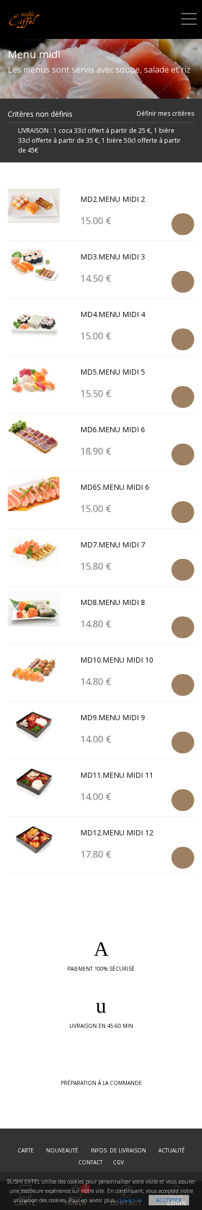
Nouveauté (62, 1150)
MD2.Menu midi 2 (112, 199)
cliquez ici (130, 1200)
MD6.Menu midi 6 (112, 429)
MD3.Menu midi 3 (112, 257)
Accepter (169, 1200)
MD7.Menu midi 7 (112, 544)
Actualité (171, 1150)
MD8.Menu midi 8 (112, 602)
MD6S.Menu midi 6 (114, 487)
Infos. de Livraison (118, 1150)
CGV (118, 1162)
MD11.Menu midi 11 (116, 775)
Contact (90, 1162)
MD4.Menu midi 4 (112, 314)
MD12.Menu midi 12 (116, 832)
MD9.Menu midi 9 (112, 717)
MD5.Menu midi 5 (112, 372)
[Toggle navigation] (189, 17)
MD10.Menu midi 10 (116, 660)
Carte (26, 1150)
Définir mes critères (165, 113)
